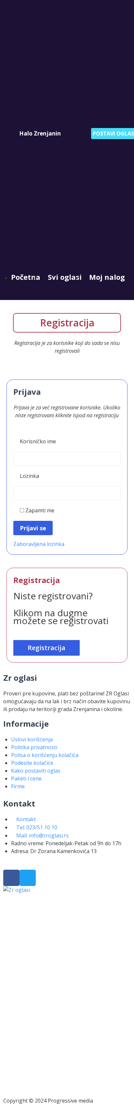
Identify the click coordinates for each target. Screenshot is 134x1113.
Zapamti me (39, 510)
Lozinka (29, 475)
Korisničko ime (38, 441)
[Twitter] (28, 878)
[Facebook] (11, 878)
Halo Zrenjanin (40, 133)
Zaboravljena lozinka (38, 544)
